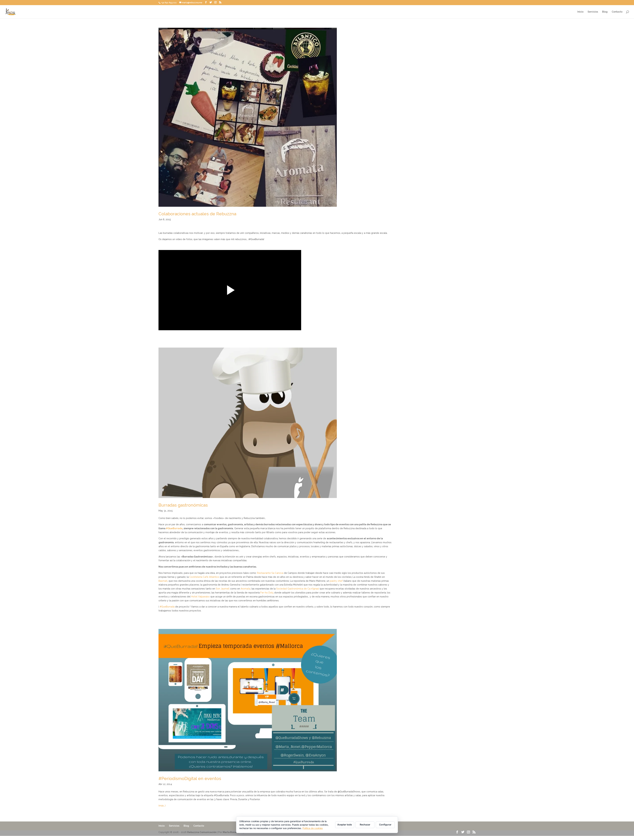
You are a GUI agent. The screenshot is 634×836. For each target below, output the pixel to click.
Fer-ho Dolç (267, 592)
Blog (605, 12)
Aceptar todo (344, 824)
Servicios (593, 12)
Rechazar (365, 824)
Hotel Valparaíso (200, 596)
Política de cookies (312, 828)
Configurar (385, 824)
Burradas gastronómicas (183, 505)
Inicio (580, 12)
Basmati (162, 581)
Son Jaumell (222, 588)
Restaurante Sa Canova (270, 573)
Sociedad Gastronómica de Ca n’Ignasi (298, 588)
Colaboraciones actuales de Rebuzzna (197, 213)
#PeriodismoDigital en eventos (189, 778)
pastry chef (336, 581)
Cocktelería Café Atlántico (204, 577)
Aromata (245, 588)
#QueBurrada (174, 528)
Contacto (617, 12)
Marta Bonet (230, 832)
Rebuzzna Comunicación (201, 832)
